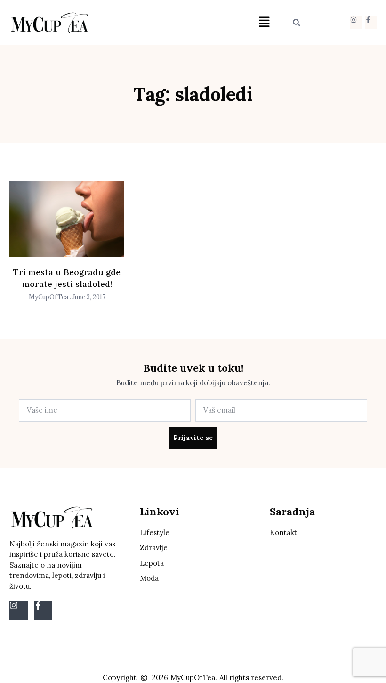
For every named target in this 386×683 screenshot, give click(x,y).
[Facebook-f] (371, 22)
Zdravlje (154, 547)
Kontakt (283, 532)
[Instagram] (356, 22)
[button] (264, 22)
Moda (149, 578)
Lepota (152, 563)
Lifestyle (154, 532)
